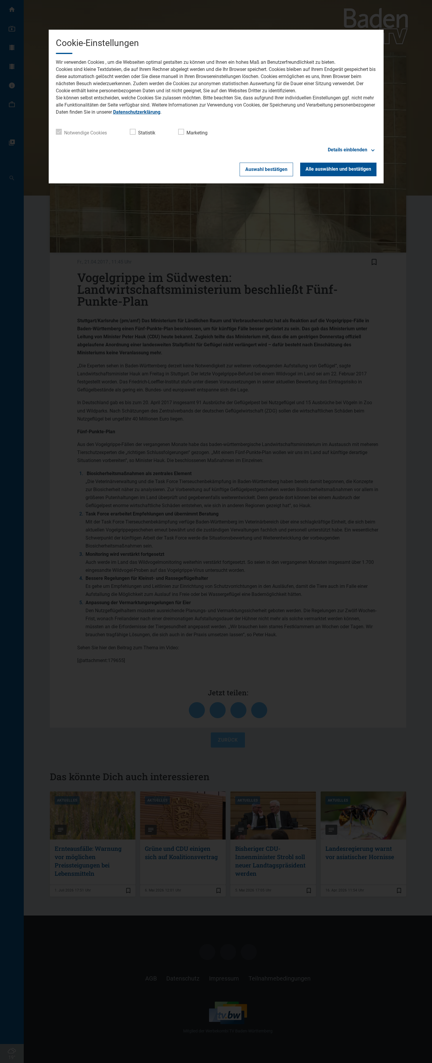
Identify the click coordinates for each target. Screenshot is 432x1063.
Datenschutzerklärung (136, 112)
